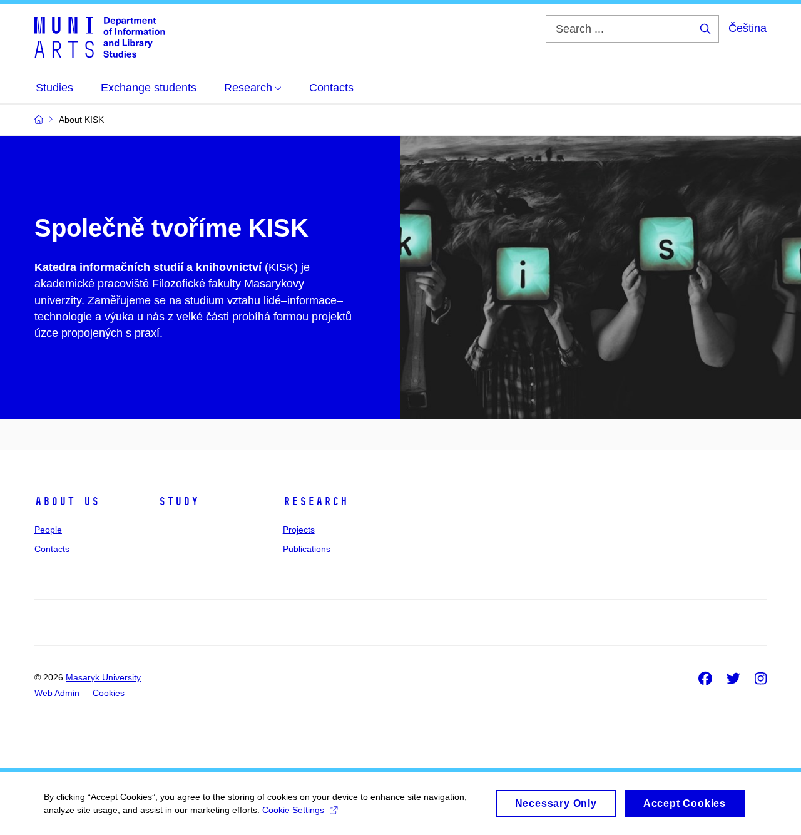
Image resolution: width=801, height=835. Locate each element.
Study (178, 501)
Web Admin (56, 693)
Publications (306, 549)
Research (315, 501)
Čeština (747, 28)
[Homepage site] (99, 36)
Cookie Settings (293, 810)
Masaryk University (103, 677)
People (48, 530)
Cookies (109, 693)
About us (66, 501)
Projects (299, 530)
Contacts (51, 549)
